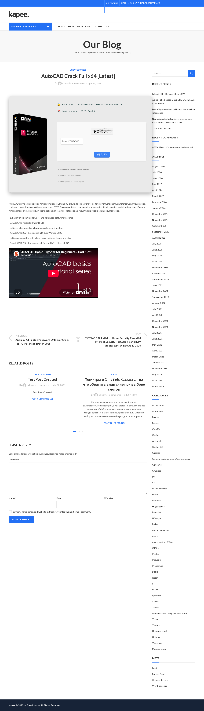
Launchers (157, 512)
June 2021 (157, 338)
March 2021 (158, 356)
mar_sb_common (160, 530)
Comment (14, 459)
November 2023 (160, 267)
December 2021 (160, 320)
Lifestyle (156, 518)
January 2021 (158, 362)
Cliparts (156, 452)
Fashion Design (159, 488)
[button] (74, 431)
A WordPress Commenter (165, 147)
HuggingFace (158, 506)
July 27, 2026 (130, 395)
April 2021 (157, 350)
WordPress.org (159, 685)
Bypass (155, 423)
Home (76, 52)
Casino (155, 435)
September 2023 (160, 279)
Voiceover (157, 643)
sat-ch (155, 589)
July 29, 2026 (58, 385)
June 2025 (157, 249)
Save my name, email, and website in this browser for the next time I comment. (52, 511)
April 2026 (157, 190)
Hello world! (187, 147)
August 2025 (158, 237)
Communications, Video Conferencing (171, 458)
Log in (155, 668)
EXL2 (154, 482)
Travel (155, 619)
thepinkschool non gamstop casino (169, 613)
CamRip (156, 429)
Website (108, 498)
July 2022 (157, 309)
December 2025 (160, 214)
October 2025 (159, 225)
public (113, 374)
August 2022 (158, 303)
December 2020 (160, 368)
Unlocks (156, 637)
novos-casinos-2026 (162, 542)
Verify (102, 154)
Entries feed (158, 674)
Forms (155, 494)
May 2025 (157, 255)
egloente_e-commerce (73, 83)
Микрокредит (159, 649)
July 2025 (157, 243)
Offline (155, 548)
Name (12, 498)
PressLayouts (33, 705)
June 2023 (157, 285)
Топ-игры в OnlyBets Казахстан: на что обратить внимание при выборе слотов (114, 384)
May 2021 (157, 344)
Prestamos (157, 565)
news (155, 536)
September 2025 (160, 231)
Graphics (156, 500)
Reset (155, 577)
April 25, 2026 (94, 83)
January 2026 (158, 208)
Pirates (155, 554)
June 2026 (157, 178)
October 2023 (159, 273)
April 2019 (157, 380)
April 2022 (157, 315)
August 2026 (158, 166)
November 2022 (160, 291)
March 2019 (158, 386)
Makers (156, 524)
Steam (155, 601)
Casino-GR (157, 447)
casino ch (156, 441)
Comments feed (160, 680)
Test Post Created (42, 379)
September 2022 (160, 297)
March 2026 (158, 196)
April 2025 (157, 261)
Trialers (156, 625)
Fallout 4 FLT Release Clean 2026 (168, 94)
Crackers (156, 470)
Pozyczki (156, 559)
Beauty (155, 417)
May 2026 (157, 184)
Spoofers (156, 595)
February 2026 (159, 202)
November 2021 (160, 327)
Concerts (157, 464)
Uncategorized (88, 52)
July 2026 (157, 172)
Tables (155, 607)
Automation (158, 411)
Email (59, 498)
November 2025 (160, 220)
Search (191, 73)
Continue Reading (42, 399)
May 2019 (157, 374)
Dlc (153, 476)
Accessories (158, 405)
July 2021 (157, 332)
